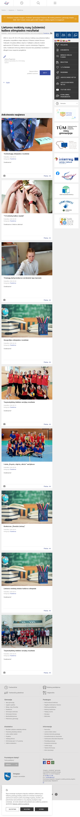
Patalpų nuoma (48, 711)
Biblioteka (64, 62)
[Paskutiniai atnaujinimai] (21, 3)
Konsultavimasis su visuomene (53, 736)
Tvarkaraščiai (12, 687)
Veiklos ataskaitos (11, 743)
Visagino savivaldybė (19, 776)
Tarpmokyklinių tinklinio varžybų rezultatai (19, 402)
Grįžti (8, 83)
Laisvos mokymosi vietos (66, 83)
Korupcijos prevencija (50, 743)
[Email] (52, 762)
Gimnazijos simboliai (12, 711)
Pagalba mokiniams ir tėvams (52, 705)
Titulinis (3, 10)
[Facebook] (44, 762)
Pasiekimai (20, 10)
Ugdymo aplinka (10, 705)
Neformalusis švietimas (51, 702)
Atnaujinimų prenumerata (65, 96)
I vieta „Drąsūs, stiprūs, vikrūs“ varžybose (19, 464)
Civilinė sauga (48, 745)
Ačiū (45, 73)
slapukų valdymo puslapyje (21, 804)
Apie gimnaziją (10, 702)
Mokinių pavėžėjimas (53, 687)
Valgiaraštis (50, 693)
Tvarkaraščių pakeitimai (16, 693)
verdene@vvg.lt (50, 777)
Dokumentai (64, 50)
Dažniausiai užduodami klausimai (53, 738)
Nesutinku (27, 809)
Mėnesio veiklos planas (66, 56)
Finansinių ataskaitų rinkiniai (14, 732)
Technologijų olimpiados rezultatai (16, 154)
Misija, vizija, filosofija (12, 707)
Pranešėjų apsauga (49, 741)
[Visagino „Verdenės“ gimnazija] (6, 3)
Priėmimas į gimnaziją (12, 718)
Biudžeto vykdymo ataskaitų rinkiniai (16, 729)
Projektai (64, 45)
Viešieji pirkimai (10, 738)
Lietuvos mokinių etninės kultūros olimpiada (20, 589)
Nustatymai (12, 809)
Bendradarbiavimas (11, 716)
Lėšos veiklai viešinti (11, 734)
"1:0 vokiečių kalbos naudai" (14, 216)
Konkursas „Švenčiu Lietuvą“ (14, 526)
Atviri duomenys (48, 750)
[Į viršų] (56, 794)
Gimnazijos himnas (11, 714)
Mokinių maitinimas (49, 709)
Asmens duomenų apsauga (52, 734)
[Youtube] (48, 762)
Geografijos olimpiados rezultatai (16, 340)
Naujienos (12, 10)
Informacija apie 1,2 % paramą (14, 741)
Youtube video (65, 89)
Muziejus (46, 714)
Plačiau (46, 176)
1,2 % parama (65, 67)
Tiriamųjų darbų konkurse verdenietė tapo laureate (22, 278)
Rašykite (8, 764)
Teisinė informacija (49, 748)
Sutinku (41, 809)
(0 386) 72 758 (49, 775)
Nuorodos (47, 729)
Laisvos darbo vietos (68, 77)
